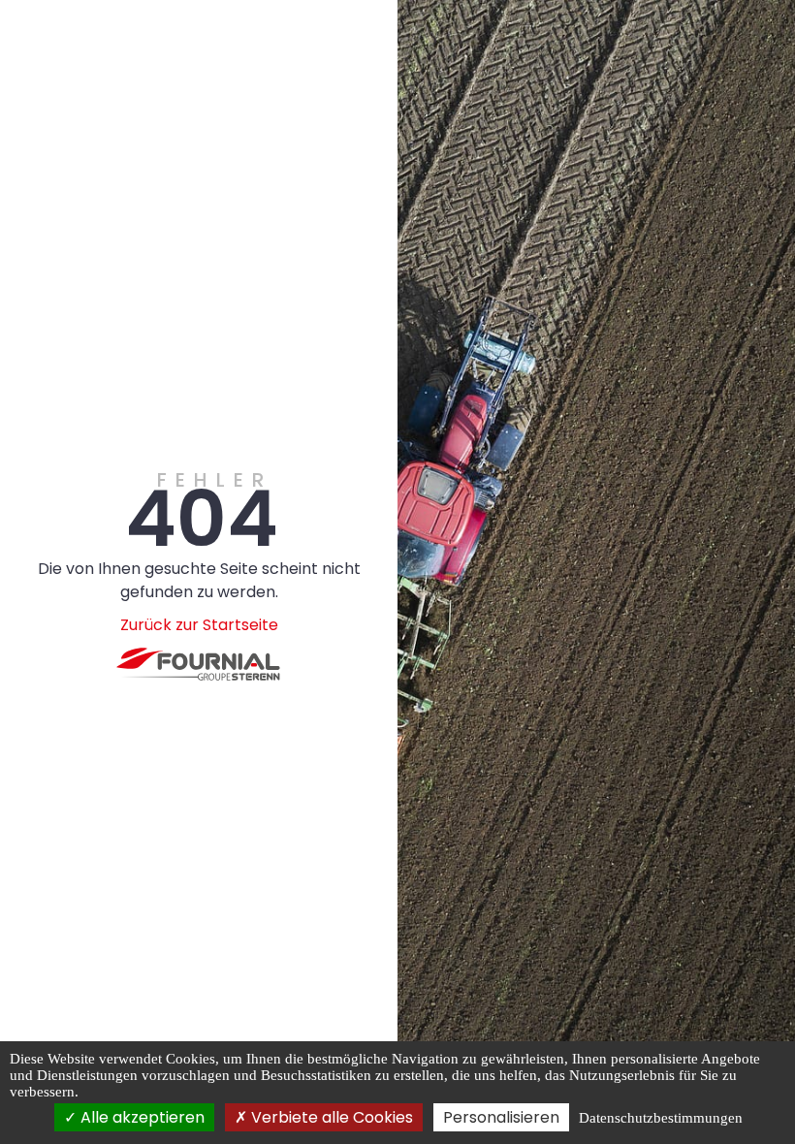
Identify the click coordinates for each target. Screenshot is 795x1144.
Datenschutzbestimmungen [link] (661, 1118)
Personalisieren (501, 1117)
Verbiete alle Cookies (330, 1117)
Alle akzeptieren (141, 1117)
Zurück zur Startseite (199, 625)
